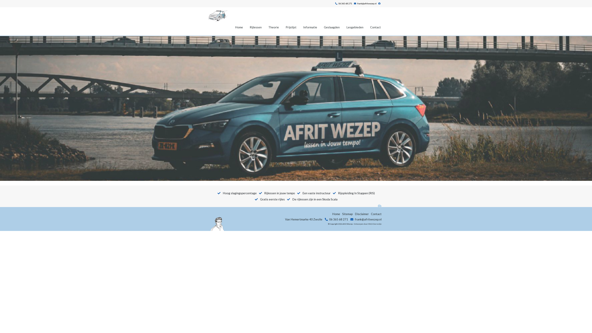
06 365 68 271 (345, 3)
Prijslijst (291, 27)
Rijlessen (256, 27)
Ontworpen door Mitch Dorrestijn (368, 224)
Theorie (273, 27)
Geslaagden (332, 27)
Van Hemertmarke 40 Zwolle (303, 219)
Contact (375, 27)
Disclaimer (362, 214)
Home (239, 27)
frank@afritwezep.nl (366, 3)
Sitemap (347, 214)
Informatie (310, 27)
